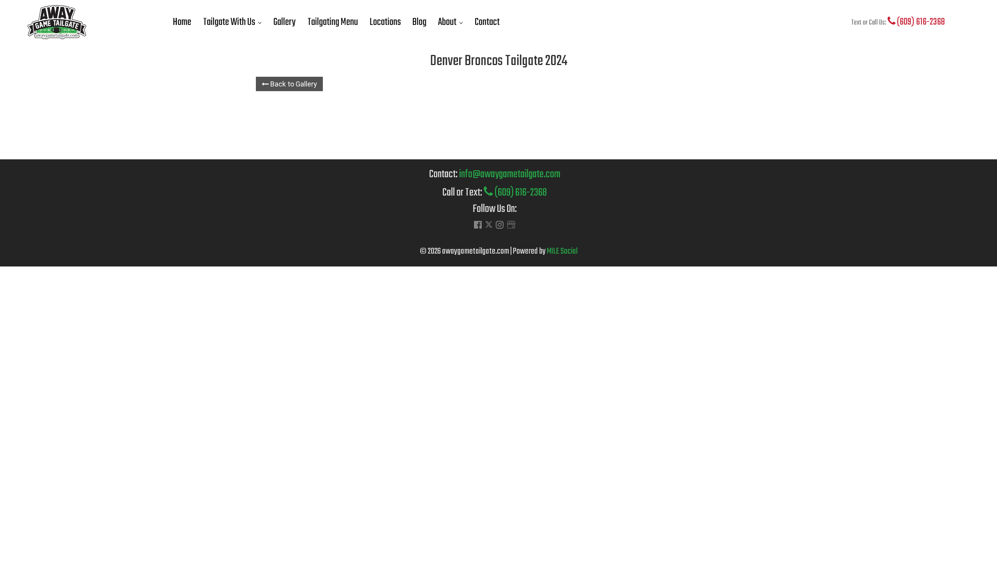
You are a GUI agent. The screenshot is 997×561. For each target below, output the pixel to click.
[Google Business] (511, 225)
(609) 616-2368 (920, 22)
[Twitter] (489, 226)
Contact (487, 22)
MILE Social (562, 251)
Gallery (284, 22)
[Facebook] (478, 225)
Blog (419, 22)
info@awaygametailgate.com (509, 174)
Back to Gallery (293, 84)
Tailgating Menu (332, 22)
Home (182, 22)
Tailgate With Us (229, 22)
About (447, 22)
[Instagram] (500, 225)
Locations (385, 22)
